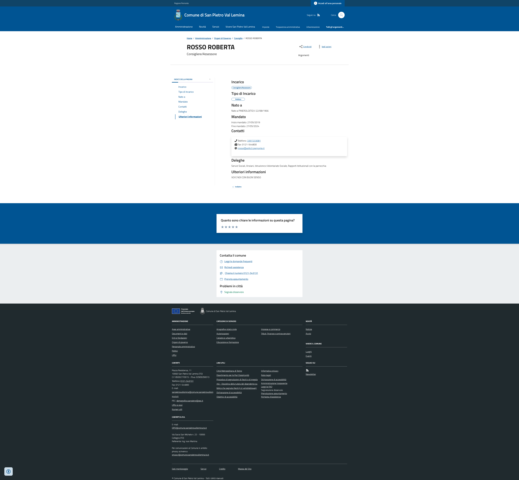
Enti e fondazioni (179, 337)
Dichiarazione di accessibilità (229, 392)
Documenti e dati (179, 333)
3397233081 (254, 141)
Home (189, 38)
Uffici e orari (177, 405)
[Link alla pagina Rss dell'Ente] (307, 370)
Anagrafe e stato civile (227, 329)
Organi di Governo (222, 38)
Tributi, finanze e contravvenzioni (275, 333)
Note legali (266, 375)
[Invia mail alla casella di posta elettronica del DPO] (189, 428)
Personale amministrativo (183, 346)
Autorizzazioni (223, 333)
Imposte (265, 27)
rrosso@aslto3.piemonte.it (251, 148)
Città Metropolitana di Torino (229, 370)
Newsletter (311, 374)
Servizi (215, 27)
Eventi (309, 356)
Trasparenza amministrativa (288, 27)
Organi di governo (180, 342)
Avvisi (308, 333)
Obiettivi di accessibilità (227, 396)
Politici (175, 350)
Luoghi (309, 351)
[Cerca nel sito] (340, 15)
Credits (222, 468)
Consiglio (238, 38)
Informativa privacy (269, 370)
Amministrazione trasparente (274, 383)
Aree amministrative (181, 329)
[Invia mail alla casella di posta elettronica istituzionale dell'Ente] (192, 394)
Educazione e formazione (228, 342)
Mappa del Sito (244, 468)
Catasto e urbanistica (226, 337)
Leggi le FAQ (266, 386)
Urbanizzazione (313, 27)
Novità (202, 27)
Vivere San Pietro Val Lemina (240, 27)
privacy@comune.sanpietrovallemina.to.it (190, 454)
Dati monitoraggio (180, 468)
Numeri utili (177, 409)
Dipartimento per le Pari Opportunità (233, 375)
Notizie (309, 329)
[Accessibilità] (8, 471)
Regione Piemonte (181, 3)
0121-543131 (187, 381)
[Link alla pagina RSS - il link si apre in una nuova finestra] (318, 15)
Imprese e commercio (270, 329)
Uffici (174, 355)
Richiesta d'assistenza (271, 396)
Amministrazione (184, 27)
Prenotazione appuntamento (274, 393)
